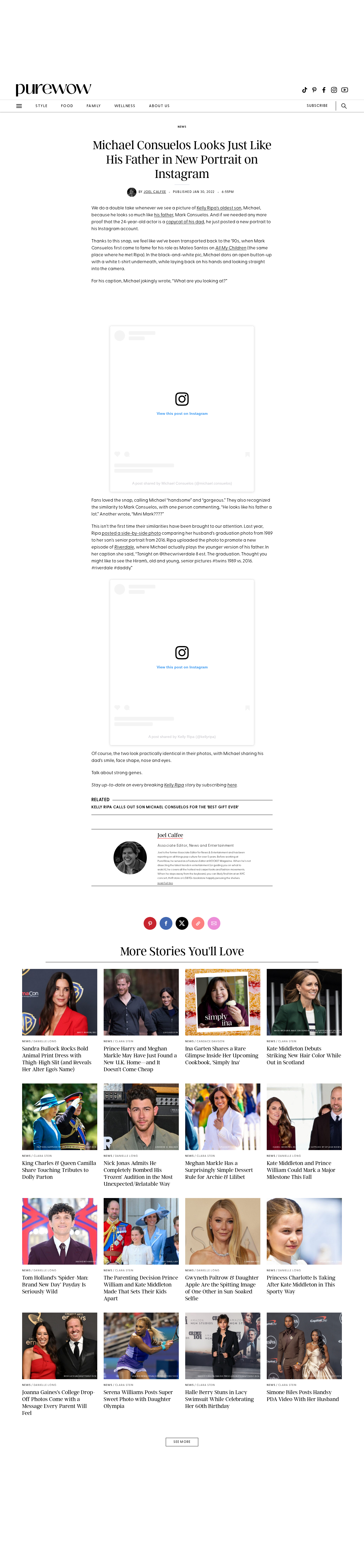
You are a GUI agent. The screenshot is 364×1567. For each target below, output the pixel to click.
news (182, 126)
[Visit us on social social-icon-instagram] (334, 90)
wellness (125, 106)
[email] (10, 126)
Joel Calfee (155, 192)
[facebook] (166, 923)
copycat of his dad (185, 222)
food (67, 106)
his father (163, 215)
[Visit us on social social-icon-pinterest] (314, 90)
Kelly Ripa (174, 785)
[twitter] (182, 923)
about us (159, 106)
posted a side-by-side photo (131, 533)
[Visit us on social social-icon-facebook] (324, 90)
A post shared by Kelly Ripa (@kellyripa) (182, 736)
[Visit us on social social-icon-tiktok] (305, 90)
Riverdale (124, 547)
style (41, 106)
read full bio (165, 883)
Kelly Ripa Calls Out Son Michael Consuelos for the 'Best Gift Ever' (165, 807)
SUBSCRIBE (317, 106)
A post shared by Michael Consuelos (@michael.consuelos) (182, 483)
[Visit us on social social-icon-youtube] (344, 90)
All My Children (230, 248)
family (94, 106)
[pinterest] (10, 69)
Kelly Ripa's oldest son (219, 208)
